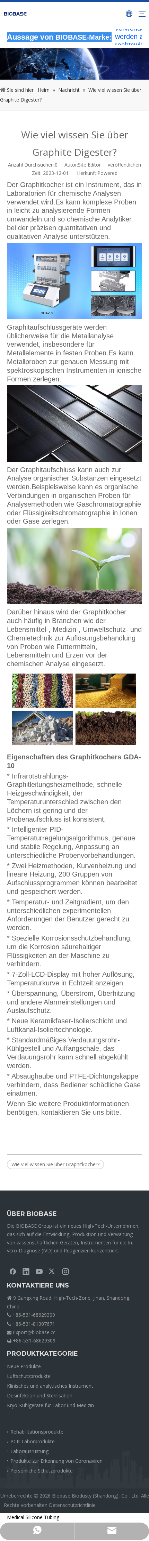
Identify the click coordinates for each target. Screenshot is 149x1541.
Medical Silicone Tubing (33, 1517)
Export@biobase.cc (34, 1332)
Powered (107, 173)
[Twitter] (52, 1271)
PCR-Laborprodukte (32, 1441)
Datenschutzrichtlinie (72, 1505)
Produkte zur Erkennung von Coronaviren (56, 1461)
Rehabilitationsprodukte (36, 1431)
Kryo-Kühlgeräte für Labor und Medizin (50, 1405)
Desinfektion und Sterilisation (39, 1395)
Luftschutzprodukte (29, 1376)
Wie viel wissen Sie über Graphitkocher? (55, 1164)
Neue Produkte (24, 1366)
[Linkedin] (26, 1271)
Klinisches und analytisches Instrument (50, 1385)
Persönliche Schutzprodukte (41, 1470)
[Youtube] (39, 1271)
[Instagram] (65, 1271)
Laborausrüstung (29, 1451)
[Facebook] (12, 1271)
